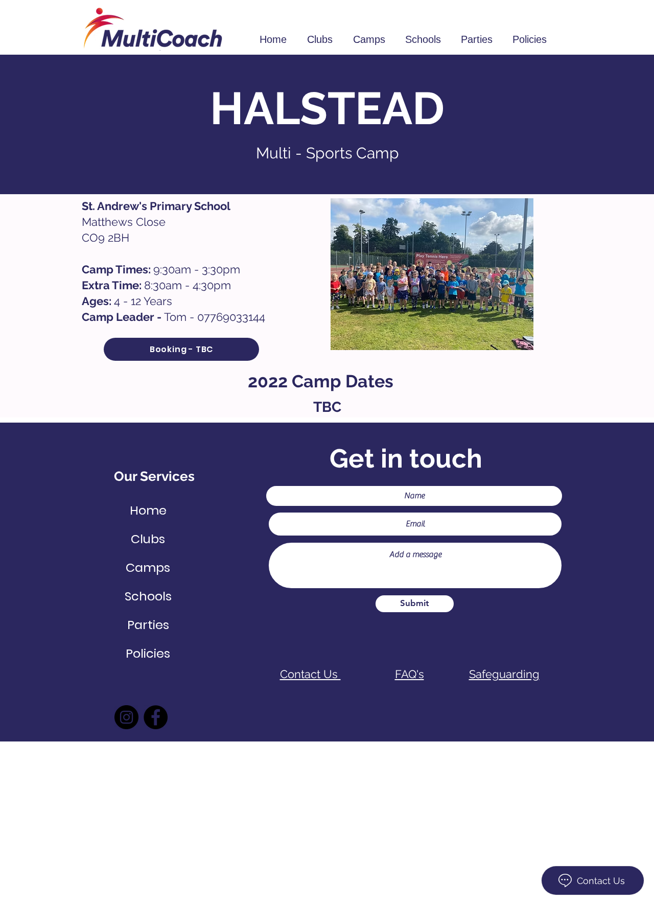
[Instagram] (126, 717)
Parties (148, 624)
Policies (148, 653)
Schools (148, 596)
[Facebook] (156, 717)
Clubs (148, 538)
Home (148, 510)
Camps (148, 567)
